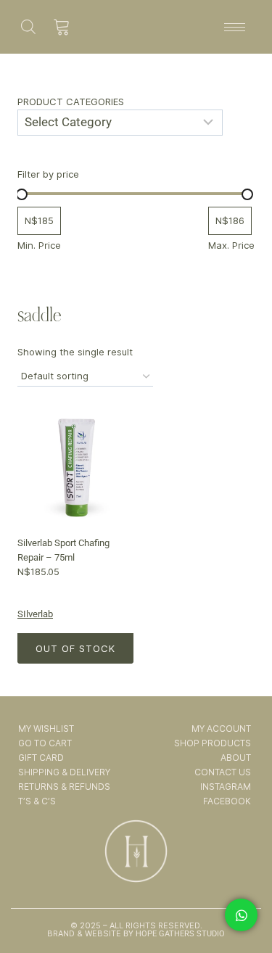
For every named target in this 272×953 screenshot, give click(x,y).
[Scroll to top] (242, 900)
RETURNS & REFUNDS (64, 786)
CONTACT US (222, 772)
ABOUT (236, 757)
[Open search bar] (28, 26)
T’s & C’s (37, 801)
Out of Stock (75, 648)
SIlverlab (35, 613)
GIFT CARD (41, 757)
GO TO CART (45, 743)
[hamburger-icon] (234, 27)
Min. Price (39, 245)
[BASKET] (62, 27)
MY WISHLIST (46, 728)
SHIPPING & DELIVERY (64, 772)
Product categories (70, 101)
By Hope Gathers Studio (173, 933)
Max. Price (231, 245)
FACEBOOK (227, 801)
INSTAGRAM (225, 786)
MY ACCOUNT (221, 728)
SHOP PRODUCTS (212, 743)
